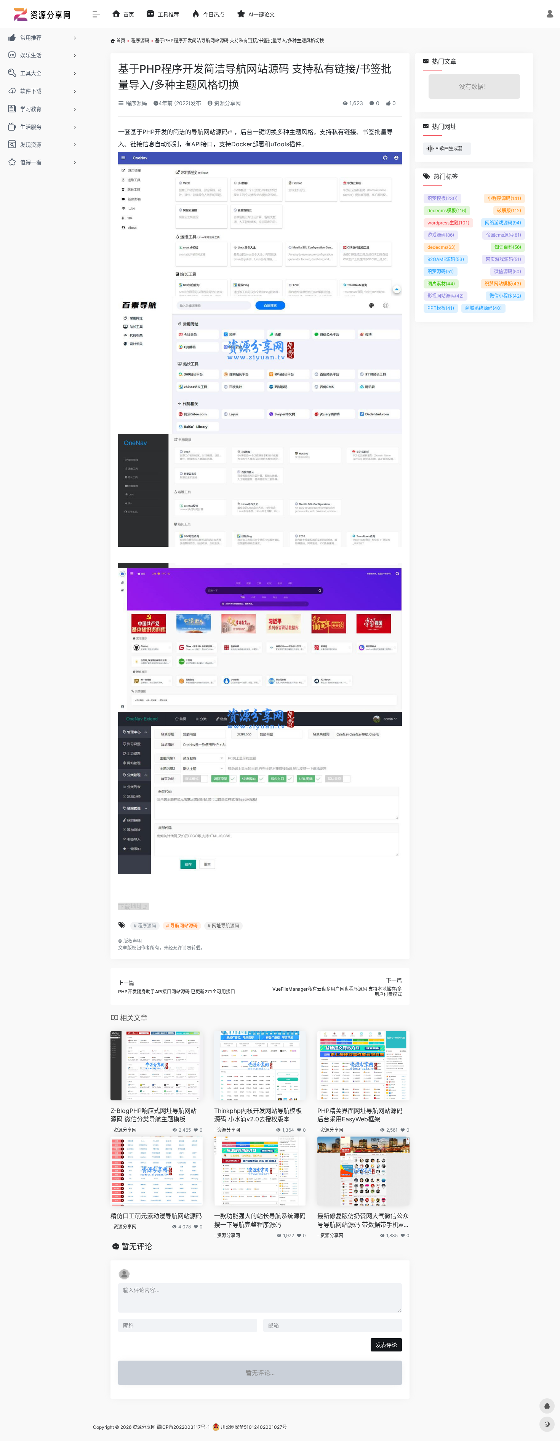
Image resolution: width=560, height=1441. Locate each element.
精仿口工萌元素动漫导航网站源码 (156, 1216)
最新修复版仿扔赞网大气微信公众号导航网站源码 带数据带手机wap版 (363, 1220)
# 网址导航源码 (223, 926)
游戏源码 (440, 235)
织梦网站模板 (503, 284)
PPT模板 (440, 308)
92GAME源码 (445, 259)
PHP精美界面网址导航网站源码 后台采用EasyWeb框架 (360, 1115)
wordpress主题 (448, 223)
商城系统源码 (483, 308)
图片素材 (441, 284)
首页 (120, 40)
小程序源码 (504, 198)
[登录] (550, 15)
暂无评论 (137, 1246)
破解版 (509, 210)
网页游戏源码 (503, 259)
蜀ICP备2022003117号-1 (183, 1427)
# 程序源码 (145, 926)
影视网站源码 (445, 296)
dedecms (441, 247)
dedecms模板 (446, 210)
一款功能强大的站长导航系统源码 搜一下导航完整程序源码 (260, 1220)
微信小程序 (505, 296)
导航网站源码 (209, 132)
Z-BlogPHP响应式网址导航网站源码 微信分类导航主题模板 (153, 1115)
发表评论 (386, 1345)
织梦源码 (440, 271)
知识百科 (507, 247)
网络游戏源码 (503, 223)
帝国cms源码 (503, 235)
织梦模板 (442, 198)
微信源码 (507, 271)
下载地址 (130, 906)
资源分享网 (227, 103)
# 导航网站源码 (182, 926)
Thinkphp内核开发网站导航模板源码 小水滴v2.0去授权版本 (258, 1115)
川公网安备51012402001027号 (253, 1427)
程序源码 (140, 40)
